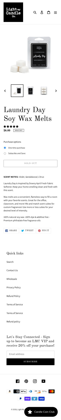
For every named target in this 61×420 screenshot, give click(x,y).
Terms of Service (15, 304)
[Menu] (55, 12)
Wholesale (12, 278)
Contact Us (12, 270)
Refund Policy (13, 296)
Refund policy (13, 321)
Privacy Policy (14, 287)
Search (10, 261)
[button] (11, 126)
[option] (17, 91)
